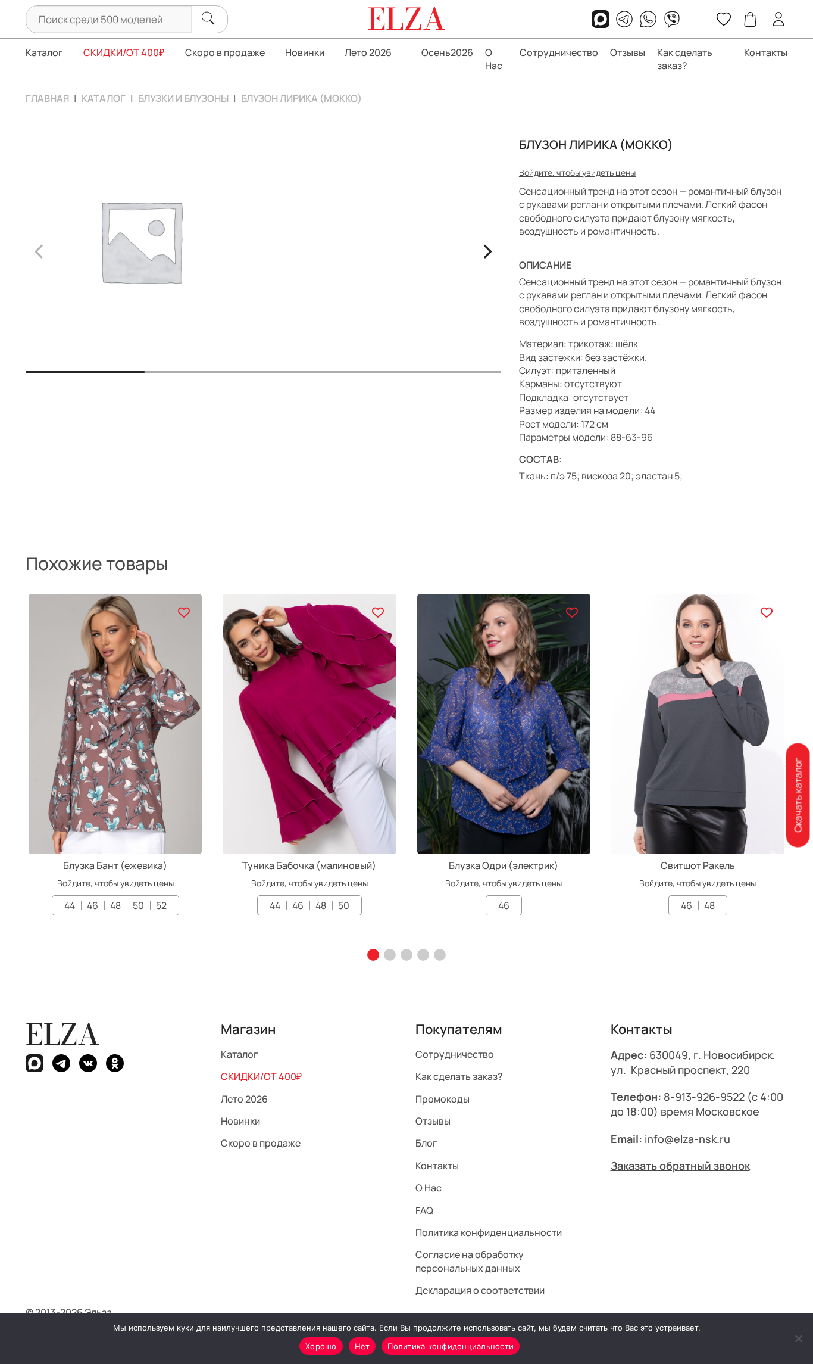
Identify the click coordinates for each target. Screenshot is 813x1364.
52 (161, 905)
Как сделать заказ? (684, 59)
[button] (373, 955)
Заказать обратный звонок (680, 1166)
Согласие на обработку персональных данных (469, 1261)
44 (69, 905)
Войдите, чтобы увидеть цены (577, 172)
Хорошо (321, 1346)
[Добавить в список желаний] (183, 612)
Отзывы (627, 52)
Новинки (304, 52)
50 (138, 905)
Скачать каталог (797, 795)
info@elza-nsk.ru (687, 1138)
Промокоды (442, 1098)
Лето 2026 (368, 52)
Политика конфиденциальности (488, 1232)
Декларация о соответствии (480, 1290)
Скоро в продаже (225, 52)
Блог (426, 1143)
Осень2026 (447, 52)
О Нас (493, 59)
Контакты (765, 52)
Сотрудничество (559, 52)
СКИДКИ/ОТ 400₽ (123, 52)
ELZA (62, 1034)
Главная (47, 98)
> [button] (487, 249)
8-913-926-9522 (704, 1096)
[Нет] (798, 1338)
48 (115, 905)
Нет (362, 1346)
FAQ (424, 1209)
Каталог (44, 52)
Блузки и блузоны (183, 98)
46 (92, 905)
